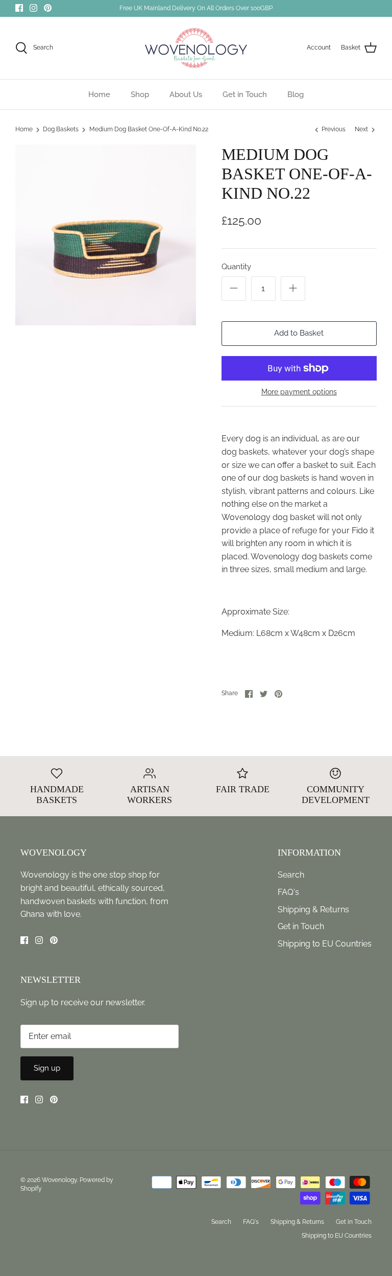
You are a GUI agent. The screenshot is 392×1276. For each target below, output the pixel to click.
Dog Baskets (61, 129)
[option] (105, 235)
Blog (295, 94)
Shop (140, 94)
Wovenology (59, 1180)
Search (291, 875)
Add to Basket (299, 333)
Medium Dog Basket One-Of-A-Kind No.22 (148, 129)
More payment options (299, 392)
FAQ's (288, 892)
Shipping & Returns (313, 909)
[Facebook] (19, 8)
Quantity (236, 266)
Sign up (47, 1068)
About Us (185, 94)
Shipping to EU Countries (325, 944)
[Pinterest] (48, 8)
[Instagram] (33, 8)
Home (99, 94)
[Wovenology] (196, 48)
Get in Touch (245, 94)
